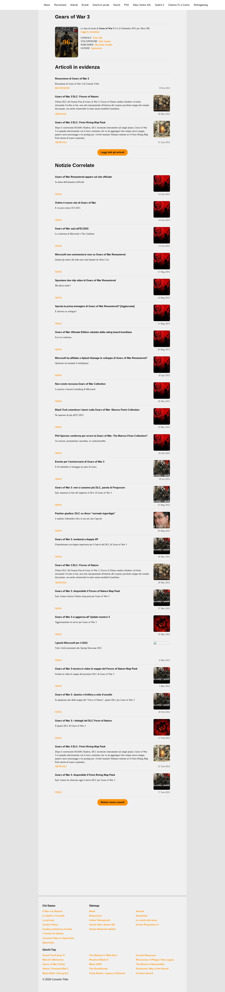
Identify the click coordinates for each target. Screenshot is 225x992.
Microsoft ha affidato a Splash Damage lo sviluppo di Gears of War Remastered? (101, 358)
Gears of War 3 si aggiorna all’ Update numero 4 (82, 617)
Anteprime (141, 915)
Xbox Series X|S (142, 4)
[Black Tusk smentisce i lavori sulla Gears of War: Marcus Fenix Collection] (162, 416)
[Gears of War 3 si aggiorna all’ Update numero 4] (162, 623)
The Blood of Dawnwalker (150, 964)
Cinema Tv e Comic (179, 4)
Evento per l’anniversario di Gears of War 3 (79, 461)
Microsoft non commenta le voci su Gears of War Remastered (90, 254)
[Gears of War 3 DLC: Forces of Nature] (162, 103)
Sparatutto (96, 48)
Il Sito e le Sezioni (52, 911)
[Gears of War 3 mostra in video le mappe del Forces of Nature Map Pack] (162, 675)
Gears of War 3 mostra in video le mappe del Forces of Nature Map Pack (96, 668)
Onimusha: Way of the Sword (152, 968)
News (47, 4)
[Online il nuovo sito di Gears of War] (162, 209)
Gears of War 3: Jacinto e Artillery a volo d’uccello (83, 694)
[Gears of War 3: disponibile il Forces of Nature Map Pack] (162, 597)
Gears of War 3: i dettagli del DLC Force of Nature (83, 720)
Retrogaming (201, 4)
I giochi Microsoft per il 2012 (71, 642)
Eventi (85, 4)
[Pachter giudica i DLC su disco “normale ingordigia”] (162, 520)
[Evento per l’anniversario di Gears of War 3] (162, 468)
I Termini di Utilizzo (53, 933)
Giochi (116, 4)
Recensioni (60, 4)
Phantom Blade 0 (98, 959)
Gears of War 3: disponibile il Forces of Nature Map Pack (87, 591)
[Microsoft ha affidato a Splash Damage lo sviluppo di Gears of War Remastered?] (162, 364)
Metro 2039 (95, 964)
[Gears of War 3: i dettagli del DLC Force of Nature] (162, 727)
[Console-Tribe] (20, 5)
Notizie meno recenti (112, 802)
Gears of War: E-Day (53, 964)
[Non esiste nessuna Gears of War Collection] (162, 390)
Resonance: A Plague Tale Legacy (155, 959)
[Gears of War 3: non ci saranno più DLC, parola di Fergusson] (162, 494)
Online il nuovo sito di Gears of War (75, 202)
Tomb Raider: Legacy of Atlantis (107, 973)
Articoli (74, 4)
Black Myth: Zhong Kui (55, 973)
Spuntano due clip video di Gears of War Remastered (85, 280)
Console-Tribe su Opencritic (58, 938)
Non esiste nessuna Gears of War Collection (80, 383)
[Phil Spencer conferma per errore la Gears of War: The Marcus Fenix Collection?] (162, 442)
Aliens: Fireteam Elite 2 (55, 968)
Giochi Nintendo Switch (102, 929)
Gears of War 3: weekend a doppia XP (76, 539)
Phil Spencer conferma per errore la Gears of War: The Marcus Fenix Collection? (101, 435)
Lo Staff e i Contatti (53, 915)
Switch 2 (159, 4)
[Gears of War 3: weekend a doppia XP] (162, 546)
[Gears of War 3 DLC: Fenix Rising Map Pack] (162, 129)
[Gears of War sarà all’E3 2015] (162, 235)
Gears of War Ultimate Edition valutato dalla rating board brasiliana (93, 332)
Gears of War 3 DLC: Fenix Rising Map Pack (80, 122)
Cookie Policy (50, 924)
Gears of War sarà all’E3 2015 (71, 228)
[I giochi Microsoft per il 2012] (162, 649)
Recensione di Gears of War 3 (72, 78)
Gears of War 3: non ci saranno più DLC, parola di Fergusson (90, 487)
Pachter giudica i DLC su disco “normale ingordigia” (85, 513)
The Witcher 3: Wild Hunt (103, 955)
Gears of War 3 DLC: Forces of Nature (76, 96)
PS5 (126, 4)
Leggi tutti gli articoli (112, 152)
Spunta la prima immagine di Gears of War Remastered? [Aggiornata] (95, 306)
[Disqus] (112, 850)
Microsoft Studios (103, 45)
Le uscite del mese (146, 920)
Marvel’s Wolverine (53, 959)
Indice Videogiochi (99, 920)
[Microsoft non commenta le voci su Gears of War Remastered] (162, 261)
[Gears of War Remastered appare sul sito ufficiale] (162, 183)
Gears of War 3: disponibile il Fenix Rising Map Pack (85, 774)
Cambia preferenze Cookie (57, 929)
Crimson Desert (144, 973)
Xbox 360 (97, 38)
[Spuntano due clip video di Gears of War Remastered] (162, 287)
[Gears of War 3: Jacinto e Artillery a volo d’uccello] (162, 701)
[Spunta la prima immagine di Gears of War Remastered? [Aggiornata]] (162, 313)
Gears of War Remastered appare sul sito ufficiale (83, 176)
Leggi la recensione (90, 32)
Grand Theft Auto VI (53, 955)
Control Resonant (146, 955)
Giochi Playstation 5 (147, 924)
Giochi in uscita (101, 4)
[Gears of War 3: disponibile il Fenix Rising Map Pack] (162, 781)
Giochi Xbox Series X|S (102, 924)
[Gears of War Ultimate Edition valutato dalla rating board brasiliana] (162, 339)
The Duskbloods (98, 968)
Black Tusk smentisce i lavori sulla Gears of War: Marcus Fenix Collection (97, 409)
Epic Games (105, 41)
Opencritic (48, 942)
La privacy (48, 920)
